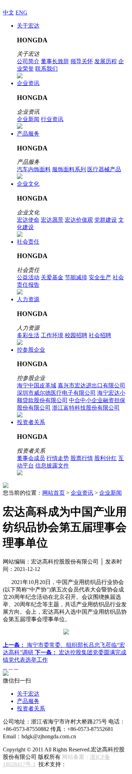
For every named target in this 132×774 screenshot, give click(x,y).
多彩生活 (28, 335)
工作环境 (52, 335)
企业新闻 (28, 119)
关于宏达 (28, 26)
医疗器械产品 (104, 169)
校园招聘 (76, 335)
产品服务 (28, 134)
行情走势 (57, 458)
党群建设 (105, 220)
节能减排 (76, 277)
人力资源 (28, 299)
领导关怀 (81, 61)
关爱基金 (52, 277)
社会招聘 (100, 335)
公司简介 (28, 61)
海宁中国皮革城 (36, 385)
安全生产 (100, 277)
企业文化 (28, 184)
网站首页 (53, 493)
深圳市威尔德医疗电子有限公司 (56, 393)
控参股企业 (31, 350)
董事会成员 (31, 458)
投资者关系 (31, 422)
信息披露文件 (52, 466)
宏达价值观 (79, 220)
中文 (8, 13)
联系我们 (46, 69)
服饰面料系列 (69, 169)
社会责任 (28, 242)
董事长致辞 (55, 61)
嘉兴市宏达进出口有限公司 (91, 385)
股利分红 (105, 458)
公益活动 (28, 277)
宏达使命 (28, 220)
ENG (21, 13)
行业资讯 (52, 119)
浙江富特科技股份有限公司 (86, 408)
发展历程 (105, 61)
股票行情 (81, 458)
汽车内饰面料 (34, 169)
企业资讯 (28, 83)
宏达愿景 (52, 220)
